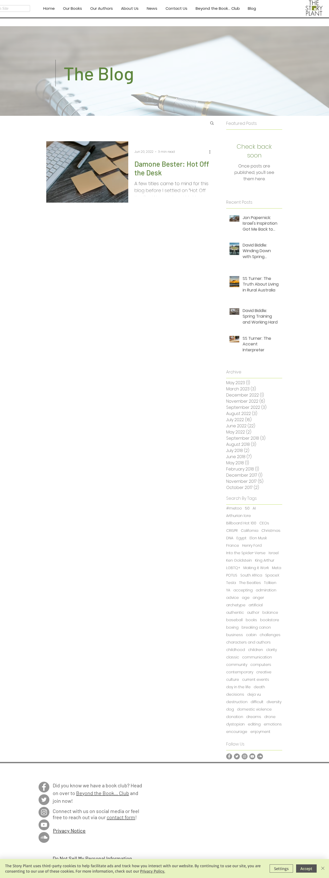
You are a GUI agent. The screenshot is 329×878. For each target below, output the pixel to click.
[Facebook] (229, 756)
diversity (274, 702)
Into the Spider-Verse (246, 553)
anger (258, 598)
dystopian (235, 724)
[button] (211, 123)
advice (232, 598)
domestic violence (254, 709)
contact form (121, 817)
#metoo (234, 508)
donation (234, 717)
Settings (281, 868)
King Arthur (264, 560)
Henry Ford (252, 545)
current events (255, 679)
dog (230, 709)
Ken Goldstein (239, 560)
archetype (235, 605)
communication (257, 657)
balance (270, 612)
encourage (236, 732)
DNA (229, 538)
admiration (266, 590)
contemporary (239, 672)
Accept (306, 868)
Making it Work (256, 568)
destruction (237, 702)
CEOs (264, 523)
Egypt (241, 538)
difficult (257, 702)
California (249, 530)
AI (254, 508)
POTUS (231, 575)
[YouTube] (252, 756)
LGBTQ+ (233, 568)
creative (263, 672)
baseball (234, 620)
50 (247, 508)
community (236, 665)
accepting (243, 590)
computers (260, 665)
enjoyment (260, 732)
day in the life (238, 687)
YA (228, 590)
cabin (251, 635)
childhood (235, 650)
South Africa (251, 575)
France (232, 545)
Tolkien (270, 583)
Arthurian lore (238, 516)
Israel (274, 553)
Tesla (231, 583)
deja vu (254, 694)
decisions (235, 694)
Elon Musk (258, 538)
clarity (271, 650)
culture (232, 679)
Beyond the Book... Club (102, 793)
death (259, 687)
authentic (235, 612)
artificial (256, 605)
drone (270, 717)
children (255, 650)
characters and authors (248, 642)
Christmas (270, 530)
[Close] (323, 868)
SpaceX (272, 575)
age (246, 598)
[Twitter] (237, 756)
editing (254, 724)
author (253, 612)
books (251, 620)
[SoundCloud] (260, 756)
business (234, 635)
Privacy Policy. (152, 871)
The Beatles (250, 583)
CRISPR (232, 530)
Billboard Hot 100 (241, 523)
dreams (253, 717)
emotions (273, 724)
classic (232, 657)
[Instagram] (245, 756)
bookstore (269, 620)
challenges (270, 635)
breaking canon (256, 627)
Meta (276, 568)
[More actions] (211, 152)
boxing (232, 627)
